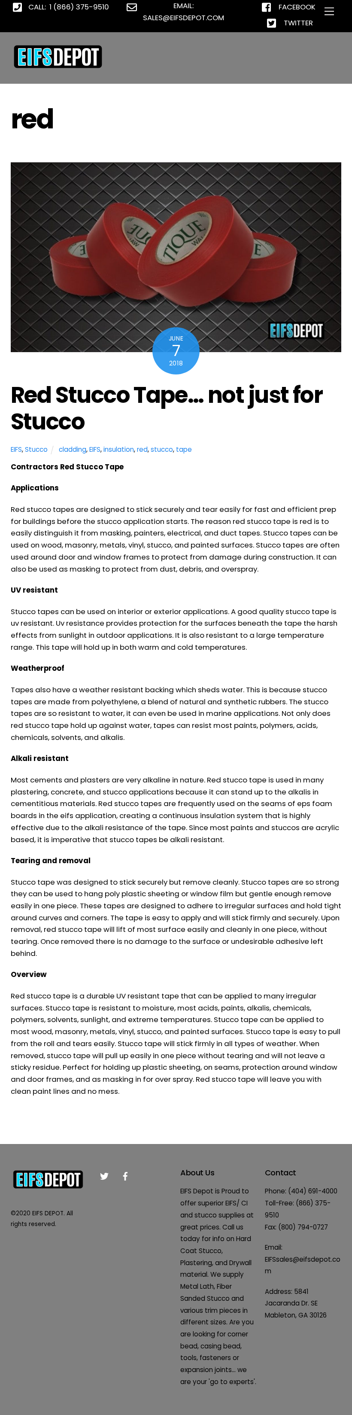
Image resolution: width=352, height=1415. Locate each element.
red (142, 449)
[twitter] (104, 1175)
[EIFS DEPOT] (58, 68)
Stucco (36, 449)
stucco (162, 449)
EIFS (16, 449)
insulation (118, 449)
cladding (72, 449)
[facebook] (125, 1175)
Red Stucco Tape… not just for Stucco (167, 408)
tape (184, 449)
